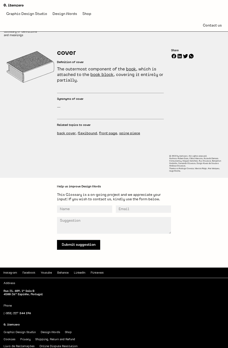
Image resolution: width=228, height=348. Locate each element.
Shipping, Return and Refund (55, 339)
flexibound (87, 133)
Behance (63, 272)
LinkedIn (79, 272)
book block (102, 75)
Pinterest (97, 272)
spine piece (129, 133)
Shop (86, 14)
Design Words (65, 14)
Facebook (28, 272)
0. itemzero (14, 5)
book (131, 69)
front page (108, 133)
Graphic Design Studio (26, 14)
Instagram (10, 272)
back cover (66, 133)
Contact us (212, 25)
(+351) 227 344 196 (17, 313)
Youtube (46, 272)
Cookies (9, 339)
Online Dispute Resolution (58, 346)
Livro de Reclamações (19, 346)
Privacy (25, 339)
